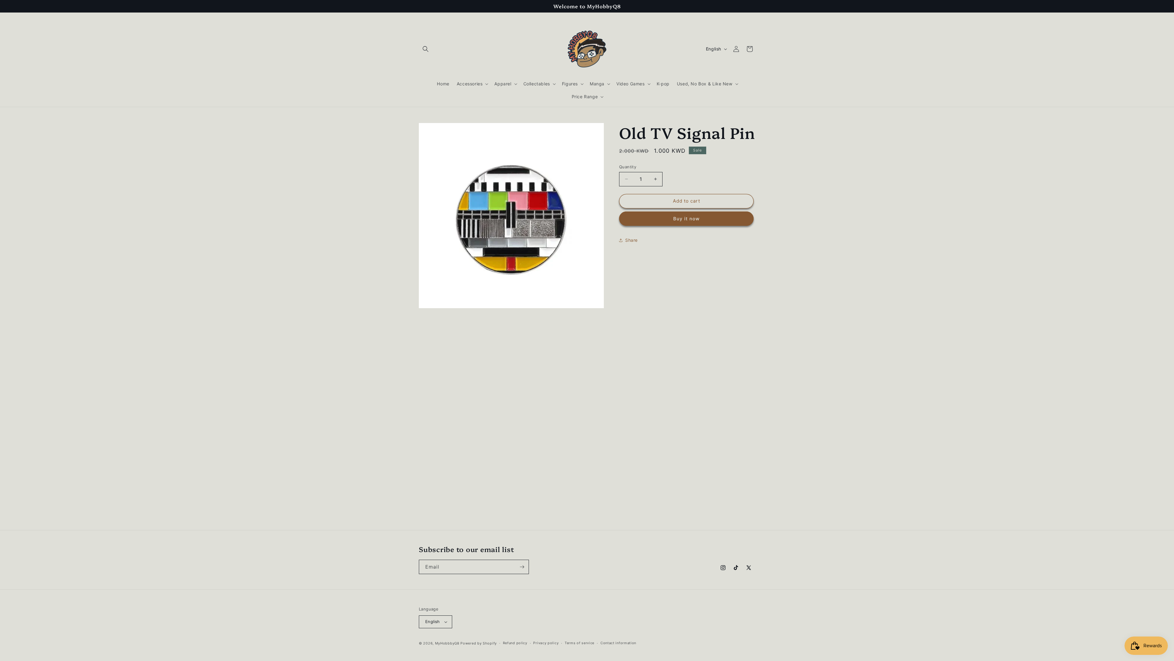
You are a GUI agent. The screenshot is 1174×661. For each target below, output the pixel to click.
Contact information (618, 643)
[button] (425, 49)
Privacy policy (546, 643)
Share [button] (631, 240)
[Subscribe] (522, 567)
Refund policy (515, 643)
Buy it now (686, 219)
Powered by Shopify (478, 643)
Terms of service (579, 643)
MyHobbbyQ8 (447, 643)
